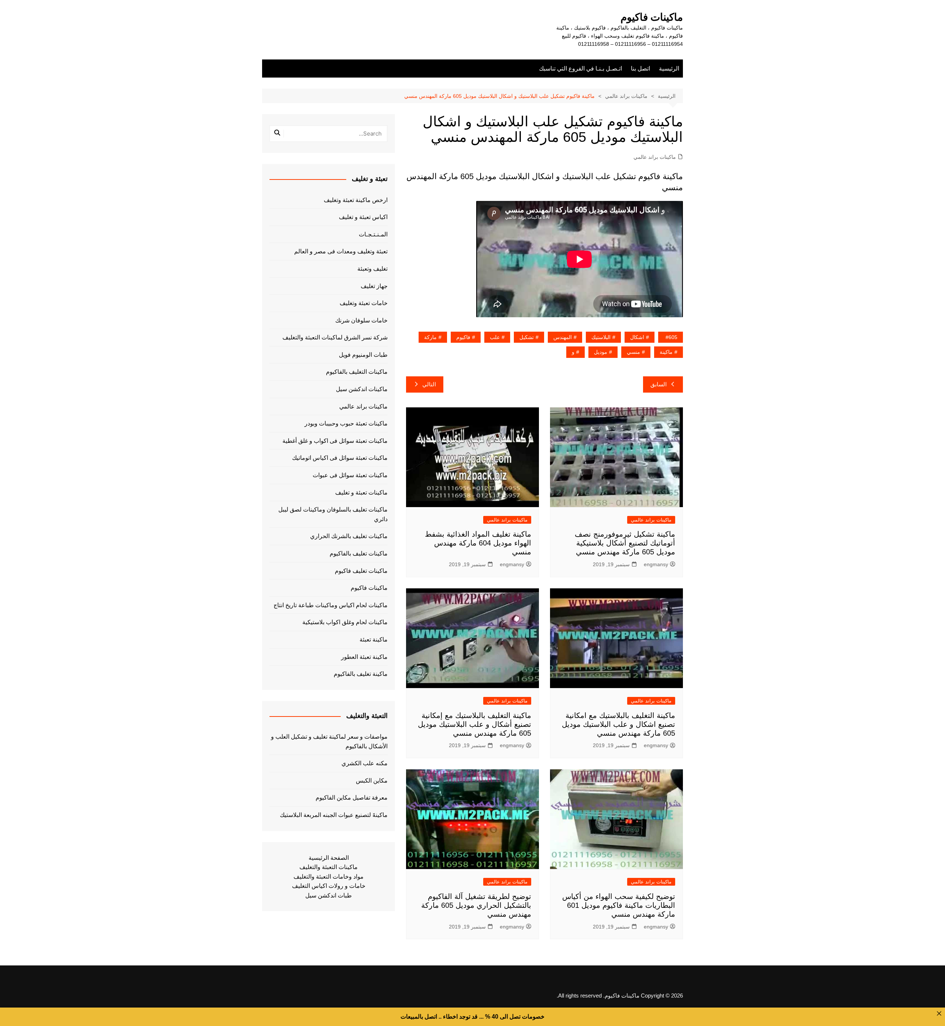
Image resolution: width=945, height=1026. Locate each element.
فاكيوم (463, 337)
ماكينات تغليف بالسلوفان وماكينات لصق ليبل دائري (333, 514)
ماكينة (666, 352)
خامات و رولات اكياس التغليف (328, 886)
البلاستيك (601, 337)
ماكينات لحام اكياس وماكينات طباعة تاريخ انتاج (331, 605)
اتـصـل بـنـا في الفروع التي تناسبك (580, 68)
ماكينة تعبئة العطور (364, 657)
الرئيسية (669, 68)
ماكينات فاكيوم (652, 17)
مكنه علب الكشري (364, 763)
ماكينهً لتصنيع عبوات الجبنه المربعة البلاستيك (334, 815)
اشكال (637, 337)
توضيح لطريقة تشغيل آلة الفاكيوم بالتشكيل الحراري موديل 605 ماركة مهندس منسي (476, 905)
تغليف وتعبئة (372, 269)
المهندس (562, 337)
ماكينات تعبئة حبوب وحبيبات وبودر (346, 423)
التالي (429, 384)
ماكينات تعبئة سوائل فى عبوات (350, 475)
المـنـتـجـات (373, 234)
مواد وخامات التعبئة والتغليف (328, 876)
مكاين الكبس (372, 780)
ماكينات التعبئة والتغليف (328, 867)
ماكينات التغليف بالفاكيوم (357, 372)
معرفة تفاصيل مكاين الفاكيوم (352, 797)
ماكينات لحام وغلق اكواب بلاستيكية (345, 622)
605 (673, 337)
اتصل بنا (640, 68)
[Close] (939, 1013)
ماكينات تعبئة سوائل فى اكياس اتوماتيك (340, 458)
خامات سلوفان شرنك (361, 320)
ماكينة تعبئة (374, 639)
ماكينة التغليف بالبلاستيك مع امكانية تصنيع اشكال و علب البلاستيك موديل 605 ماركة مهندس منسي (618, 724)
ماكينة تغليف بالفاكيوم (361, 674)
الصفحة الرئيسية (329, 858)
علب (495, 337)
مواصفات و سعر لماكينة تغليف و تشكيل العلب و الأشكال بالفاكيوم (329, 741)
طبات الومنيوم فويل (363, 355)
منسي (633, 352)
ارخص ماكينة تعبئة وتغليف (356, 200)
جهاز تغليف (374, 286)
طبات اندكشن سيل (328, 895)
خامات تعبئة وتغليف (364, 303)
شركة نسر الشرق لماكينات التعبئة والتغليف (335, 337)
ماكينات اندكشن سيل (362, 389)
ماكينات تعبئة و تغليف (361, 492)
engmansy (656, 564)
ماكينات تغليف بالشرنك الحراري (349, 536)
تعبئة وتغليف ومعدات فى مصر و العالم (341, 251)
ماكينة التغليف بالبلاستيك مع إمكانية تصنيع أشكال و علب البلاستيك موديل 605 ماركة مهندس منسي (474, 724)
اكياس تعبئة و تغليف (363, 217)
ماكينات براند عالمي (654, 157)
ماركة (430, 337)
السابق (658, 384)
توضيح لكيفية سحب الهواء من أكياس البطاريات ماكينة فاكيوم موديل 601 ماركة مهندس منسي (618, 905)
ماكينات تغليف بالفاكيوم (359, 553)
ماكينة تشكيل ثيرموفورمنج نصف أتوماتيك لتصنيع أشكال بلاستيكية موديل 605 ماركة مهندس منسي (625, 543)
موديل (600, 352)
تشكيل (526, 337)
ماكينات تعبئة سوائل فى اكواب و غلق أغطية (335, 441)
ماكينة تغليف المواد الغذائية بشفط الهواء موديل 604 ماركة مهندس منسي (478, 543)
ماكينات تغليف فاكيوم (361, 571)
